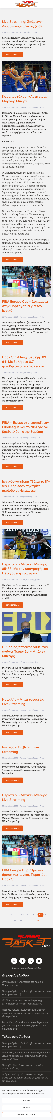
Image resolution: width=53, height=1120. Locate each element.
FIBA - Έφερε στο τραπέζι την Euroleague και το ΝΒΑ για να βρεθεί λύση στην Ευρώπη (25, 427)
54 (28, 915)
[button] (3, 4)
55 (34, 915)
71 (32, 920)
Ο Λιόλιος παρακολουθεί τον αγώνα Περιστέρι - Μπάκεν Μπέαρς (25, 651)
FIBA (35, 32)
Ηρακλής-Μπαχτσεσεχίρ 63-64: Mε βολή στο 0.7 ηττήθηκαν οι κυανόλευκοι (25, 361)
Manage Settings (26, 1115)
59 (21, 920)
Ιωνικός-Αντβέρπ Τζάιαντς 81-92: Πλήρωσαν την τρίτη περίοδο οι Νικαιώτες (26, 486)
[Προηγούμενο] (7, 914)
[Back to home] (26, 4)
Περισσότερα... (13, 55)
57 (46, 915)
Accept (26, 1100)
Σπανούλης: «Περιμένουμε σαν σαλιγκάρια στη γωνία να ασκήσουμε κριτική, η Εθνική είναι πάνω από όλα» (26, 1025)
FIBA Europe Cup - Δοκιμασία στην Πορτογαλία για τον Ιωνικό (25, 306)
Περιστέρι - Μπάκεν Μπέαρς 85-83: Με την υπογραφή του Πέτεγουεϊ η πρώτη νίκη (25, 568)
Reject (26, 1108)
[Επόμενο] (38, 920)
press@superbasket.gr (32, 968)
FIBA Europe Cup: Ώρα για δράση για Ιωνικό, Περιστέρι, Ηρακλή (24, 874)
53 (22, 915)
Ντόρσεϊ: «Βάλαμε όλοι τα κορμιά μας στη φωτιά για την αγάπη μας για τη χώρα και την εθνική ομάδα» (25, 1013)
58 (15, 920)
